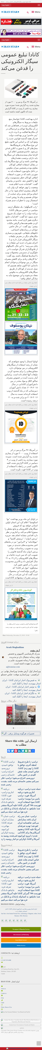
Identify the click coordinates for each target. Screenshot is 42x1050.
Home (2, 1)
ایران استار (34, 909)
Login (2, 1002)
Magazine (30, 913)
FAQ (2, 998)
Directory (25, 916)
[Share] (33, 750)
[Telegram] (22, 750)
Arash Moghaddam (15, 647)
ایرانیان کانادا (12, 909)
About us (3, 988)
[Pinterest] (16, 750)
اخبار (6, 909)
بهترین (29, 909)
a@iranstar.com (13, 667)
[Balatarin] (26, 750)
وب (23, 909)
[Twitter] (12, 750)
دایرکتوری (19, 909)
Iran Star (3, 913)
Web (21, 916)
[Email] (29, 750)
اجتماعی (24, 911)
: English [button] (5, 5)
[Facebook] (9, 750)
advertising (24, 913)
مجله (25, 909)
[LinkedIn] (19, 750)
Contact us (3, 993)
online (35, 913)
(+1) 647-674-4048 (6, 960)
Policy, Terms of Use (6, 1007)
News (18, 913)
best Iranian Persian (12, 913)
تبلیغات (20, 911)
